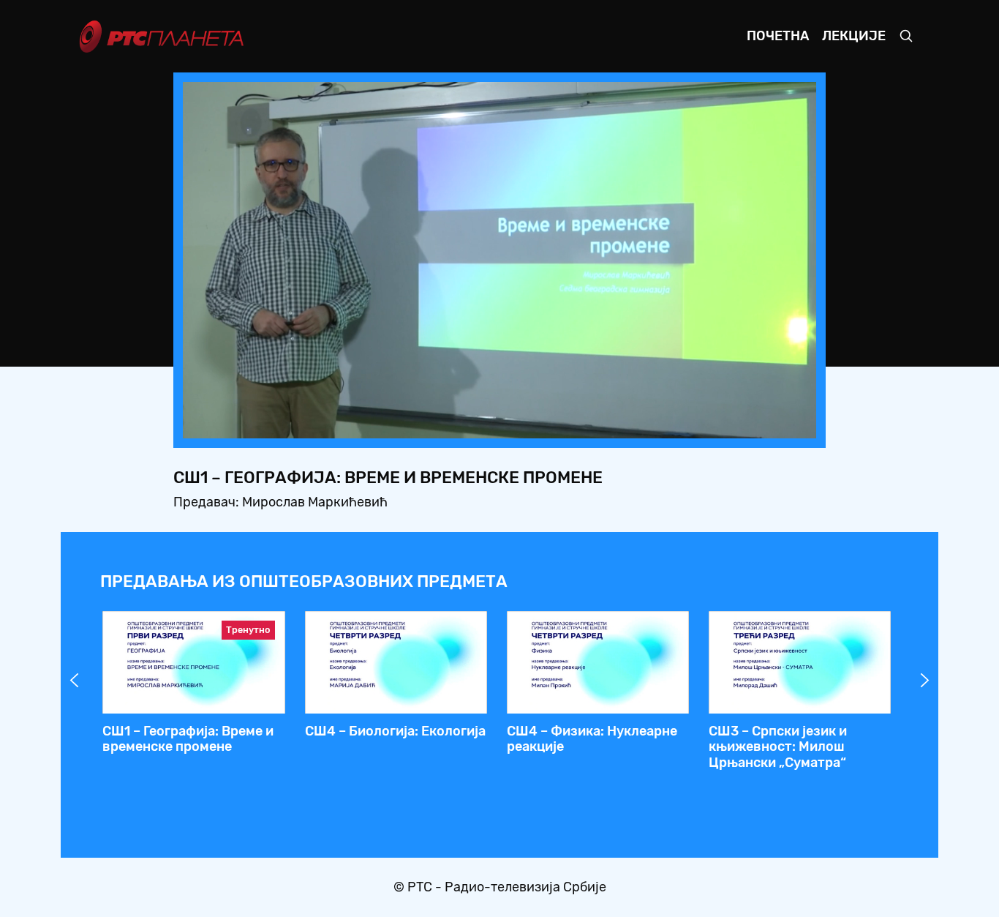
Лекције (854, 36)
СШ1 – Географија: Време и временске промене (188, 739)
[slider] (459, 423)
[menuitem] (754, 423)
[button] (713, 423)
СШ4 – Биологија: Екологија (395, 731)
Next (925, 680)
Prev (74, 680)
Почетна (778, 36)
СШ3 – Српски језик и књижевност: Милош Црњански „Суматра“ (778, 747)
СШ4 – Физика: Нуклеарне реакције (592, 739)
